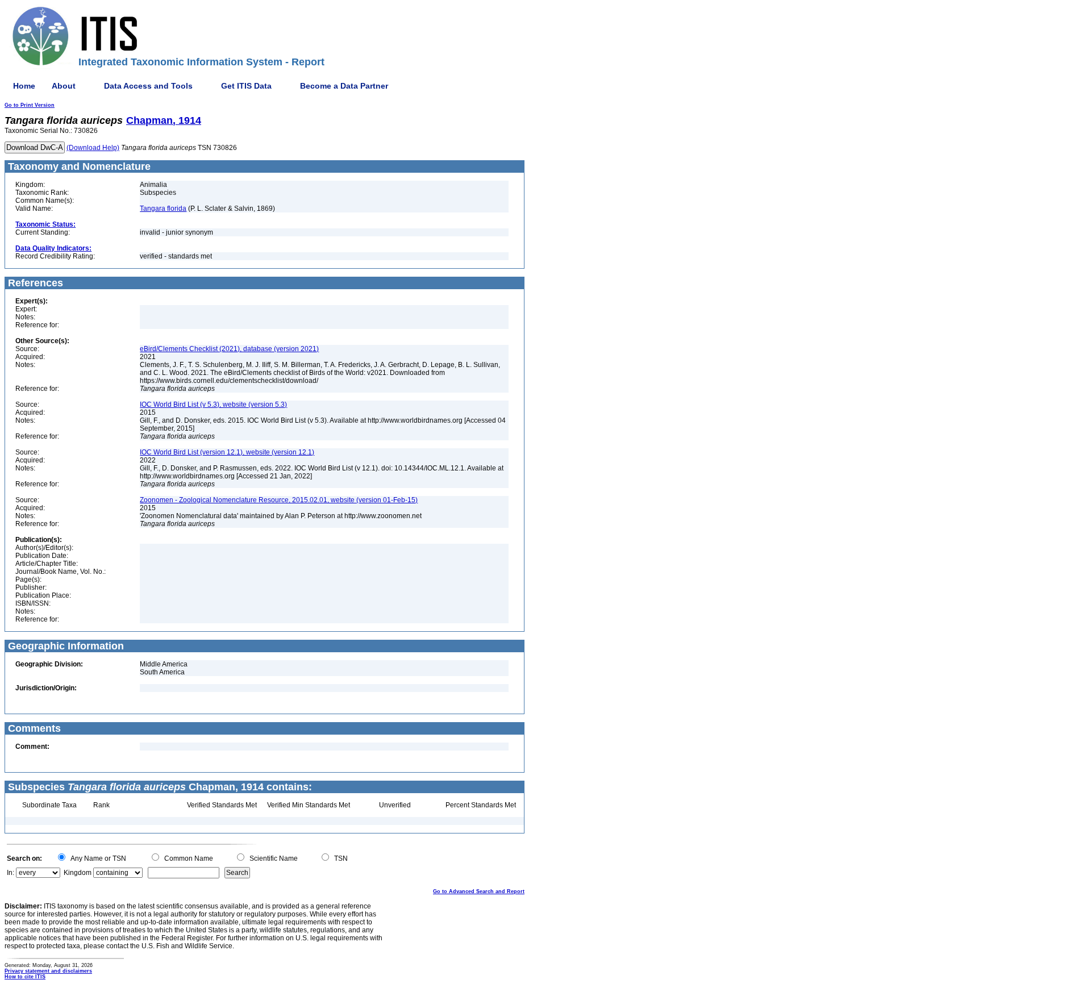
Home (24, 85)
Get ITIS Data (246, 85)
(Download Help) (92, 148)
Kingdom (77, 873)
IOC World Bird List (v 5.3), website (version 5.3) (213, 405)
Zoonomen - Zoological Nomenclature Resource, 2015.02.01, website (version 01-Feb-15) (279, 500)
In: (10, 873)
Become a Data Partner (344, 85)
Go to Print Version (30, 105)
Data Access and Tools (148, 85)
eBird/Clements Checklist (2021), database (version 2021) (229, 349)
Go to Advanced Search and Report (478, 891)
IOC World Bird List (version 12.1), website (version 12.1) (227, 452)
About (64, 85)
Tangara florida (163, 208)
